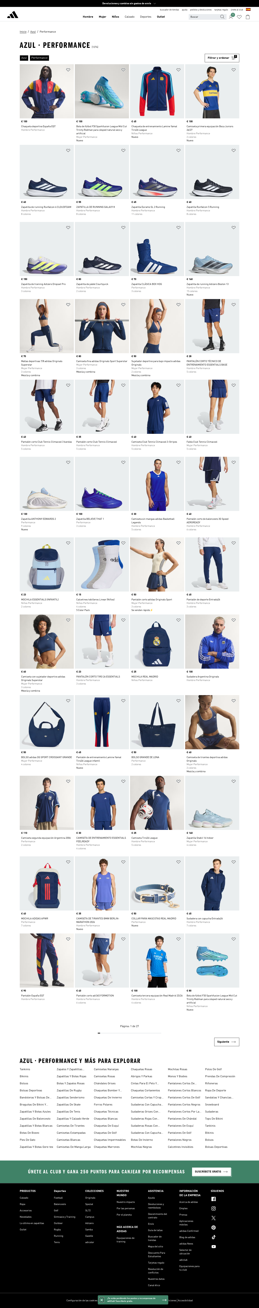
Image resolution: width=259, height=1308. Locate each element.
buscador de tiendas (169, 10)
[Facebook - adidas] (225, 1199)
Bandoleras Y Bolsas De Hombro (34, 1098)
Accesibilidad (185, 1300)
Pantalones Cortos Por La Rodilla (183, 1112)
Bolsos (24, 1083)
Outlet (161, 17)
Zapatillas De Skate (69, 1104)
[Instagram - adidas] (225, 1209)
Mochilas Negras (141, 1147)
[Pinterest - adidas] (225, 1228)
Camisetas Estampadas (71, 1133)
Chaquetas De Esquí (106, 1126)
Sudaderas (211, 1111)
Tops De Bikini (214, 1118)
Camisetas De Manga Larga (74, 1147)
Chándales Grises (105, 1083)
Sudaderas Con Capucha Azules (146, 1105)
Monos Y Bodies (177, 1076)
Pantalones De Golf (179, 1133)
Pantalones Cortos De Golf (184, 1097)
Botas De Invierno (142, 1140)
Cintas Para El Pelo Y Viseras (144, 1084)
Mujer (102, 17)
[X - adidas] (225, 1218)
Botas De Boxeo (29, 1133)
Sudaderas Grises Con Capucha (144, 1112)
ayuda (184, 10)
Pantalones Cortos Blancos (184, 1090)
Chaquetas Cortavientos (145, 1090)
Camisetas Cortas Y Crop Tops (146, 1098)
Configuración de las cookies (81, 1300)
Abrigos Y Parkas (141, 1076)
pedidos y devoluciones (201, 10)
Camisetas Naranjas (106, 1069)
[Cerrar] (102, 1300)
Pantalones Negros (180, 1140)
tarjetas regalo (221, 10)
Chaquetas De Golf (105, 1133)
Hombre (88, 17)
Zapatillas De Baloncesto (35, 1118)
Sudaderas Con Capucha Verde (146, 1133)
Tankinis (25, 1069)
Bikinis (24, 1076)
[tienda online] (12, 15)
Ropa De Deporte (215, 1090)
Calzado (129, 17)
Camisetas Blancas (68, 1140)
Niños (115, 17)
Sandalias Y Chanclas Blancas (218, 1098)
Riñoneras (211, 1083)
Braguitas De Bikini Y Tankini (33, 1105)
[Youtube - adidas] (225, 1247)
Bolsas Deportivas (31, 1090)
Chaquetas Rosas (141, 1069)
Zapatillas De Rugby (69, 1090)
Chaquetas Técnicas (106, 1111)
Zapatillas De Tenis (68, 1111)
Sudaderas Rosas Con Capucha (144, 1126)
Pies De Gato (27, 1140)
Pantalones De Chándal (182, 1118)
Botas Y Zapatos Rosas (71, 1083)
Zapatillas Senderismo (70, 1097)
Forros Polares (103, 1104)
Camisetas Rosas (104, 1076)
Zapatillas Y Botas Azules (35, 1111)
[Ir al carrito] (247, 17)
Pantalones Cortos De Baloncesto (181, 1084)
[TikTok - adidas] (225, 1237)
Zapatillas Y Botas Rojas (71, 1076)
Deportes (145, 17)
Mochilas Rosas (177, 1069)
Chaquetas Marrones (107, 1147)
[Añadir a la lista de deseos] (68, 70)
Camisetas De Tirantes (71, 1126)
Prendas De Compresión (220, 1076)
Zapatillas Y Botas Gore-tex (36, 1147)
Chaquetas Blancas (106, 1118)
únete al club (237, 10)
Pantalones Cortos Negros (184, 1104)
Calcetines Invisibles (180, 1147)
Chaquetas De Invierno (108, 1097)
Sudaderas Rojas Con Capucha (144, 1119)
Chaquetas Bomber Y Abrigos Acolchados (107, 1091)
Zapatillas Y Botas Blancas (36, 1126)
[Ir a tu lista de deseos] (239, 17)
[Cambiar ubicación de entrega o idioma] (248, 10)
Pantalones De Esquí (180, 1126)
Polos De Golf (213, 1069)
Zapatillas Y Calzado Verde (73, 1118)
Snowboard (212, 1104)
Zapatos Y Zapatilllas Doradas (69, 1070)
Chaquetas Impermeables (110, 1140)
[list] (112, 58)
